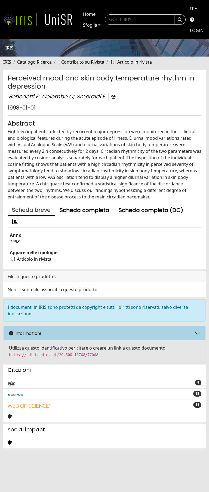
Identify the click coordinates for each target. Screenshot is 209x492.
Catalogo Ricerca (34, 62)
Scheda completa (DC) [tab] (151, 210)
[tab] (15, 222)
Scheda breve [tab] (31, 210)
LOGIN (197, 30)
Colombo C (57, 96)
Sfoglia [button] (90, 25)
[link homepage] (19, 19)
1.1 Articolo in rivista (131, 62)
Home (89, 14)
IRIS (7, 62)
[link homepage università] (59, 19)
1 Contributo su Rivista (81, 62)
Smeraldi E (90, 96)
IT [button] (192, 9)
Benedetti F (23, 96)
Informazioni (27, 333)
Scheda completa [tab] (84, 210)
